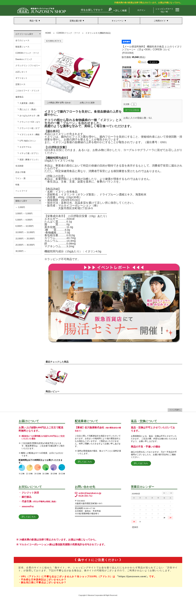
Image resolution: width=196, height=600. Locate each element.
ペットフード (21, 191)
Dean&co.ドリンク (23, 59)
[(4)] (156, 73)
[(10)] (156, 83)
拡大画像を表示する (53, 41)
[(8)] (136, 83)
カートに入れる (132, 110)
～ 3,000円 (20, 207)
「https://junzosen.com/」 (132, 576)
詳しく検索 (121, 10)
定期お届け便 (76, 21)
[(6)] (175, 73)
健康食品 (19, 97)
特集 (17, 184)
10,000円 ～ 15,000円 (25, 232)
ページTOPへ (175, 410)
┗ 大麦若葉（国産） (26, 103)
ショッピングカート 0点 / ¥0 (164, 10)
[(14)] (136, 93)
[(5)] (165, 73)
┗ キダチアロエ (24, 147)
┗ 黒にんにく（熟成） (27, 109)
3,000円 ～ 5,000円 (23, 213)
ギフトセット (21, 78)
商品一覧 (34, 21)
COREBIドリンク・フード (27, 53)
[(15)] (146, 93)
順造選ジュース (22, 47)
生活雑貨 (19, 166)
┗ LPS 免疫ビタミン (26, 141)
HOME (48, 33)
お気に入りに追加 (87, 103)
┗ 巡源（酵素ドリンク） (28, 159)
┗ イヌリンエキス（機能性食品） (28, 135)
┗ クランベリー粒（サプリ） (28, 129)
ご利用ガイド (160, 21)
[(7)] (126, 83)
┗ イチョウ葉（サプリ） (28, 153)
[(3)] (146, 73)
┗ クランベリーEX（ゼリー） (28, 123)
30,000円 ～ (20, 251)
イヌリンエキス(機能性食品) (98, 33)
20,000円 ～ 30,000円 (25, 245)
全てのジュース (22, 40)
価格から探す (21, 201)
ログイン (141, 10)
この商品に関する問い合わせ (59, 103)
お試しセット (21, 72)
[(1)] (126, 73)
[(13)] (126, 93)
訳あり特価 (20, 172)
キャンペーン (118, 21)
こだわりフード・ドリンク (27, 90)
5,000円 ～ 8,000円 (23, 220)
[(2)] (136, 73)
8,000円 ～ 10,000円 (24, 226)
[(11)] (165, 83)
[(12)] (175, 83)
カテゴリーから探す (24, 34)
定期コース (20, 84)
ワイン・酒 (20, 178)
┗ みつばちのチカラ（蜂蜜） (28, 117)
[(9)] (146, 83)
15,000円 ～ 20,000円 (25, 238)
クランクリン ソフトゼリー (27, 65)
